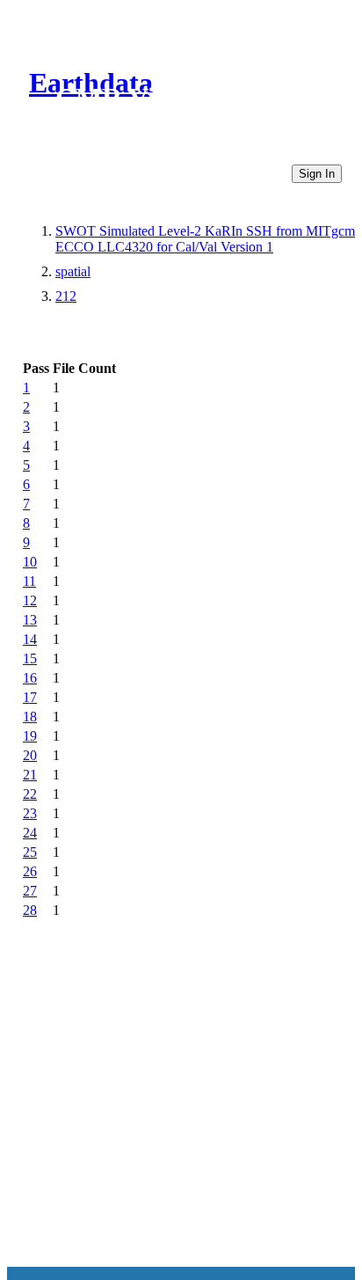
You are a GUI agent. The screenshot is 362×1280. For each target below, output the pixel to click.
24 (30, 832)
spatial (72, 271)
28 (30, 910)
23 (30, 813)
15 (30, 658)
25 (30, 852)
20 (30, 755)
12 (30, 600)
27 (30, 890)
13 (30, 619)
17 (30, 697)
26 (30, 871)
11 (29, 581)
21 (30, 774)
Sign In (317, 173)
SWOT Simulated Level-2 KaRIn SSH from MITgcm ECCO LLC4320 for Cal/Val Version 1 (205, 238)
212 (65, 296)
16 (30, 677)
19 (30, 735)
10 (30, 561)
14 (30, 639)
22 (30, 793)
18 (30, 716)
